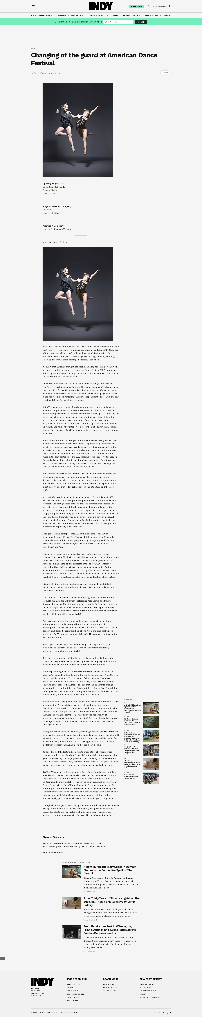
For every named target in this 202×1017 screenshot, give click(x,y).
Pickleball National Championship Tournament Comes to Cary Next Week (132, 721)
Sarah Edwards (91, 920)
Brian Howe (90, 892)
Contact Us (108, 984)
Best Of (158, 15)
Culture (135, 15)
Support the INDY (147, 984)
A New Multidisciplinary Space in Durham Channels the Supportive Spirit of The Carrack (132, 708)
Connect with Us (60, 15)
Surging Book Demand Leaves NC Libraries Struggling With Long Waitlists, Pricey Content (132, 750)
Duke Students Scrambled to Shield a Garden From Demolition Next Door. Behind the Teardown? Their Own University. (132, 737)
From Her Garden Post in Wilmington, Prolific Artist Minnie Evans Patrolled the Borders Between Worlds (109, 930)
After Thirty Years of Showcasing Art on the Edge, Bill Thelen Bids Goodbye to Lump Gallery (132, 764)
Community (114, 15)
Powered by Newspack (162, 1013)
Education (126, 15)
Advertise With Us (148, 991)
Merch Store (145, 988)
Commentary (147, 15)
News (126, 716)
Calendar (167, 15)
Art (33, 48)
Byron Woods (40, 73)
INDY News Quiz (74, 991)
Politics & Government (96, 15)
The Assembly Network (40, 15)
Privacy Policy (109, 991)
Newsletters (76, 15)
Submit (143, 994)
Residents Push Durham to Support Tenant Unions (131, 776)
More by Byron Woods (53, 852)
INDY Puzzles (73, 988)
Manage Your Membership (151, 997)
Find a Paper (72, 1000)
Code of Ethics (110, 988)
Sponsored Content (76, 994)
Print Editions (73, 984)
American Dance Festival (55, 242)
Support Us (136, 6)
